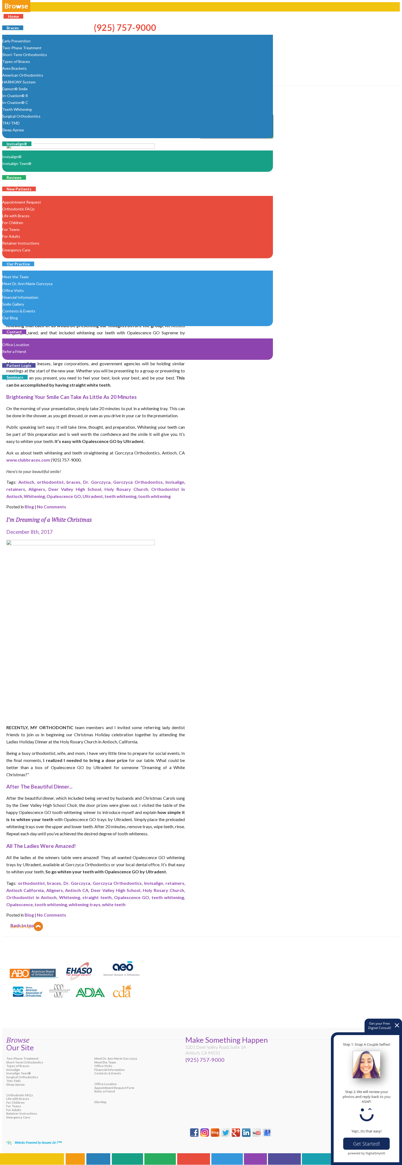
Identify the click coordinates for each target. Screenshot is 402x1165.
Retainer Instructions (21, 1113)
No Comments (51, 506)
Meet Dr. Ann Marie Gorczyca (115, 1058)
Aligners (36, 489)
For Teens (13, 1106)
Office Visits (103, 1066)
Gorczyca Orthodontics (138, 482)
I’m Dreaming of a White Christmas (49, 519)
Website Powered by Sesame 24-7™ (38, 1142)
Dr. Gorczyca (96, 482)
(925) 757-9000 (205, 1059)
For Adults (13, 1110)
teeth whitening (120, 496)
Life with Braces (17, 1098)
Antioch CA (76, 890)
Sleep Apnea (15, 1084)
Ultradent (93, 496)
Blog (29, 506)
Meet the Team (105, 1062)
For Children (15, 1102)
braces (73, 482)
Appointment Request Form (114, 1087)
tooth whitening (154, 496)
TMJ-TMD (13, 1081)
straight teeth (97, 897)
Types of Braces (18, 1066)
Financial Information (109, 1069)
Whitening (34, 496)
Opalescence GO (63, 496)
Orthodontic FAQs (19, 1095)
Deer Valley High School (74, 489)
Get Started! (366, 1143)
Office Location (105, 1084)
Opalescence (19, 904)
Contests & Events (107, 1073)
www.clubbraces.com (28, 459)
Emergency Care (18, 1117)
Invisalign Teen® (18, 1073)
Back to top (22, 925)
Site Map (100, 1102)
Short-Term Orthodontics (24, 1062)
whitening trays (84, 904)
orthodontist (50, 482)
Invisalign (174, 482)
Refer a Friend (104, 1091)
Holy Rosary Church (126, 489)
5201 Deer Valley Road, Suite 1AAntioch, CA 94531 (215, 1049)
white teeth (114, 904)
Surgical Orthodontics (22, 1077)
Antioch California (25, 890)
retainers (15, 489)
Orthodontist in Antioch (31, 897)
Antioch (26, 482)
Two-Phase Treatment (22, 1058)
